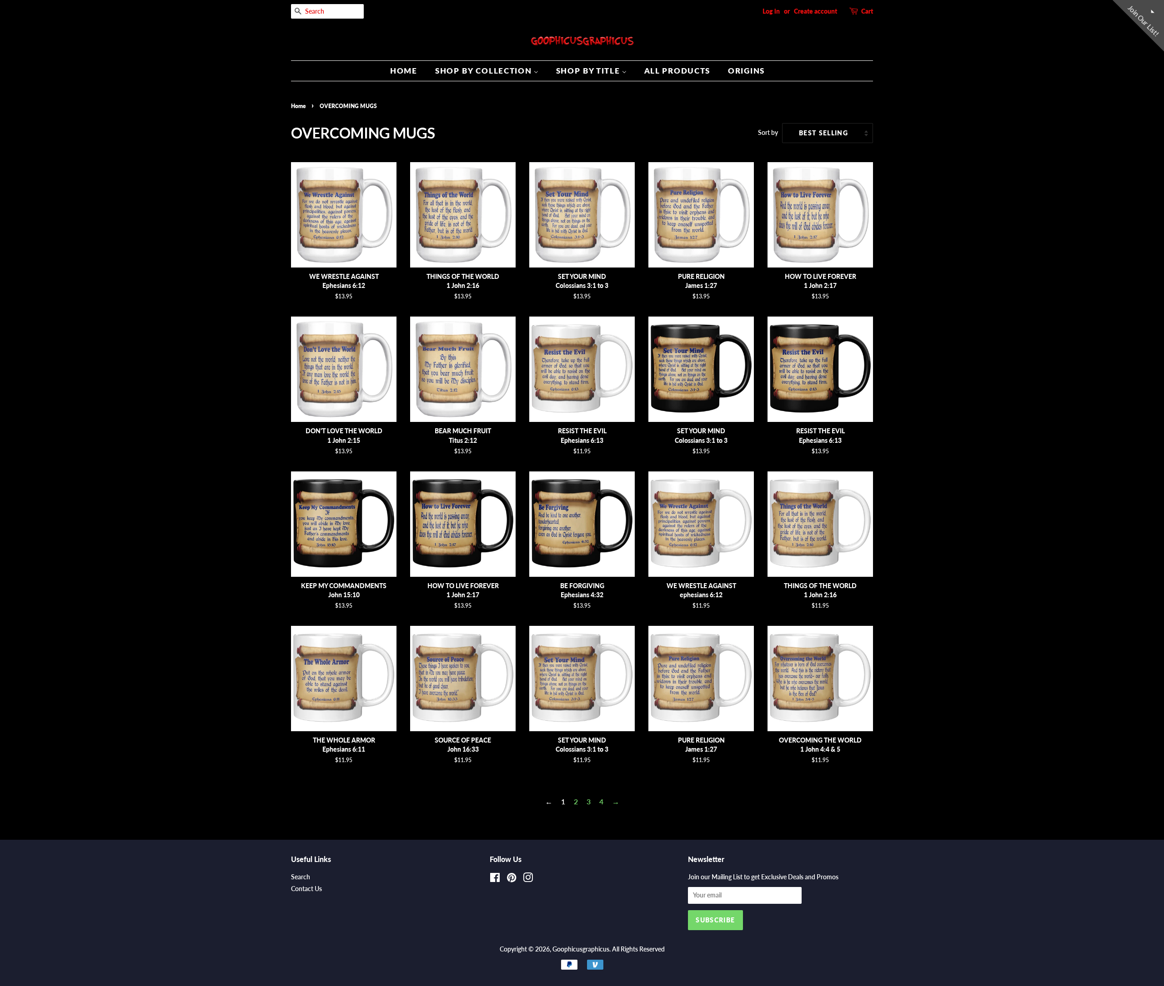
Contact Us (306, 888)
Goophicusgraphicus (580, 949)
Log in (771, 11)
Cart (867, 11)
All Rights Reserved (638, 949)
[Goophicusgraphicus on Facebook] (495, 879)
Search (300, 877)
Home (298, 106)
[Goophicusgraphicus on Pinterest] (512, 879)
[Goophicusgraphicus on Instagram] (528, 879)
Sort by (768, 132)
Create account (815, 11)
